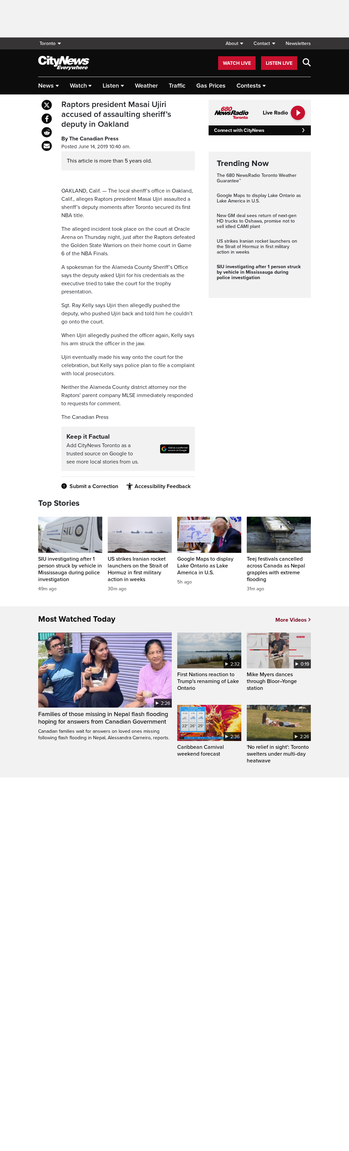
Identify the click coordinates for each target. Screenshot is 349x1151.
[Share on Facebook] (47, 118)
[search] (307, 63)
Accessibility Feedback (163, 486)
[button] (234, 43)
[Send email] (47, 146)
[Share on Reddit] (47, 132)
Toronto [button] (48, 43)
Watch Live (237, 63)
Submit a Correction (94, 486)
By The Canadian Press (90, 138)
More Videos (291, 620)
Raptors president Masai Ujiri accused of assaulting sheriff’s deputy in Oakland (116, 114)
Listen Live (279, 63)
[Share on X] (47, 105)
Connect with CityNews (239, 130)
